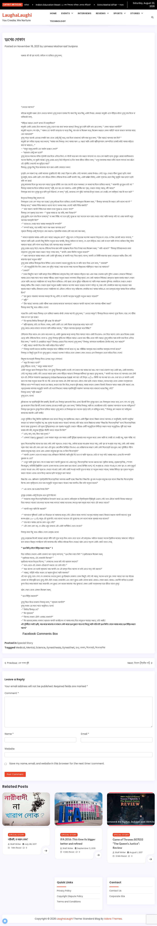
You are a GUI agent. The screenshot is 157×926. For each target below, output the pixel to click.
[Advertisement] (78, 81)
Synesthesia (54, 647)
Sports (117, 13)
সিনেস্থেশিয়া (100, 647)
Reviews (100, 13)
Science (40, 647)
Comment (12, 693)
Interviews (84, 13)
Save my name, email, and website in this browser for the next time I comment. (56, 763)
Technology (58, 21)
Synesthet (68, 647)
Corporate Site (117, 896)
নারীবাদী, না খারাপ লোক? (18, 839)
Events (65, 13)
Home (53, 13)
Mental (30, 647)
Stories (135, 13)
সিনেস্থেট (90, 647)
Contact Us (115, 890)
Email (85, 734)
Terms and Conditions (69, 901)
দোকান (82, 647)
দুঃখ (77, 647)
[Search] (152, 17)
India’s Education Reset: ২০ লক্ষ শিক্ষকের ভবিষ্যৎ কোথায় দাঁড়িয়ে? (57, 4)
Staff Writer (15, 844)
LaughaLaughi (17, 15)
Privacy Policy (64, 890)
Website (10, 749)
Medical (20, 647)
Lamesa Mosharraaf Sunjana (61, 46)
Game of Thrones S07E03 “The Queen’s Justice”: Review (128, 843)
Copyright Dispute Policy (70, 896)
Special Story (25, 643)
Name (9, 734)
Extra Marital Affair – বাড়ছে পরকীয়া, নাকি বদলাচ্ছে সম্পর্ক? (116, 4)
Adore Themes (113, 918)
